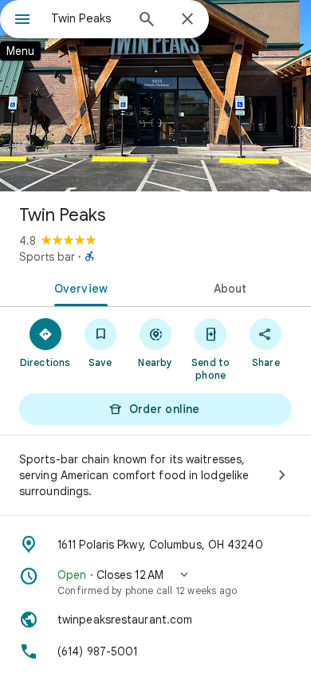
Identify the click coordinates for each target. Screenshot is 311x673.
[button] (155, 582)
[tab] (77, 287)
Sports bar (47, 257)
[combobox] (87, 18)
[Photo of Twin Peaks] (155, 95)
